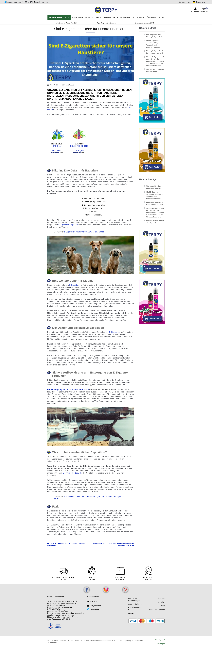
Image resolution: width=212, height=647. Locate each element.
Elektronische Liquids (72, 473)
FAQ (189, 2)
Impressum (132, 613)
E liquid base (123, 17)
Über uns (151, 17)
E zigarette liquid (81, 17)
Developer (161, 644)
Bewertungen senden (156, 609)
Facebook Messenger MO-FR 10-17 (19, 2)
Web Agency (160, 639)
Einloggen (195, 11)
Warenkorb (204, 9)
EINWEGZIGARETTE (57, 17)
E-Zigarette (139, 17)
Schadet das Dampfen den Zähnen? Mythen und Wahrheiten (67, 544)
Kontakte (182, 2)
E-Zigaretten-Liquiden (68, 225)
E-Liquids (73, 285)
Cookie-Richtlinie (135, 604)
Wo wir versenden (42, 2)
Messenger (95, 609)
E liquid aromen (104, 17)
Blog (161, 17)
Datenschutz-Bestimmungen (134, 599)
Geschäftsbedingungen (137, 609)
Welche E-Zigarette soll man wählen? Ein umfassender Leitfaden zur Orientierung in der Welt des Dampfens (155, 61)
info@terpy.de (95, 606)
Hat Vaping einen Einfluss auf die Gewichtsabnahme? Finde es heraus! (113, 544)
